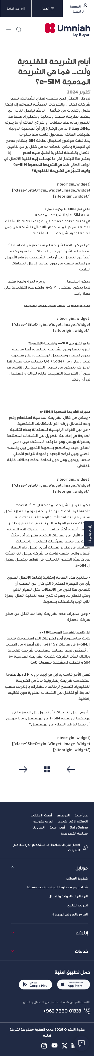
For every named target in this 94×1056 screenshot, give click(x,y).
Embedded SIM (20, 215)
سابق (69, 777)
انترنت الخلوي (77, 905)
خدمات (81, 951)
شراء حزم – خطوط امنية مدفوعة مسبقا (57, 887)
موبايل (81, 867)
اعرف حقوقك (43, 821)
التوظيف (63, 815)
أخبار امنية (57, 827)
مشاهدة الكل (47, 777)
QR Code (55, 281)
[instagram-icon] (44, 1046)
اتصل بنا (39, 827)
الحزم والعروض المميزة (70, 914)
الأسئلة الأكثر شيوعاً (73, 821)
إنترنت (82, 932)
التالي (25, 777)
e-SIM (17, 152)
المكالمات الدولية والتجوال (68, 896)
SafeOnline (79, 827)
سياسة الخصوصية (74, 833)
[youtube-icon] (54, 1046)
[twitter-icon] (64, 1046)
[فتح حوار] (81, 1043)
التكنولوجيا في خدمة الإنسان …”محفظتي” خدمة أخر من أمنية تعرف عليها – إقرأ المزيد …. (48, 396)
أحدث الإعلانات (41, 815)
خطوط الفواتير (77, 878)
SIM (52, 233)
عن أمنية (81, 815)
